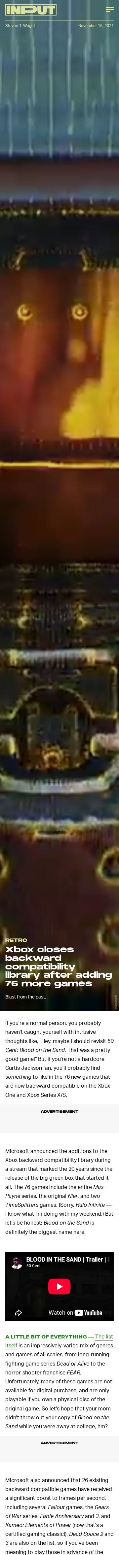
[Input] (31, 10)
